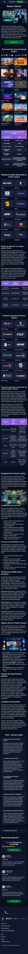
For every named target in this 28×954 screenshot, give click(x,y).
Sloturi (22, 55)
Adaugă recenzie (14, 850)
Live (10, 55)
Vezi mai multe (14, 901)
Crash (16, 55)
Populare (3, 55)
